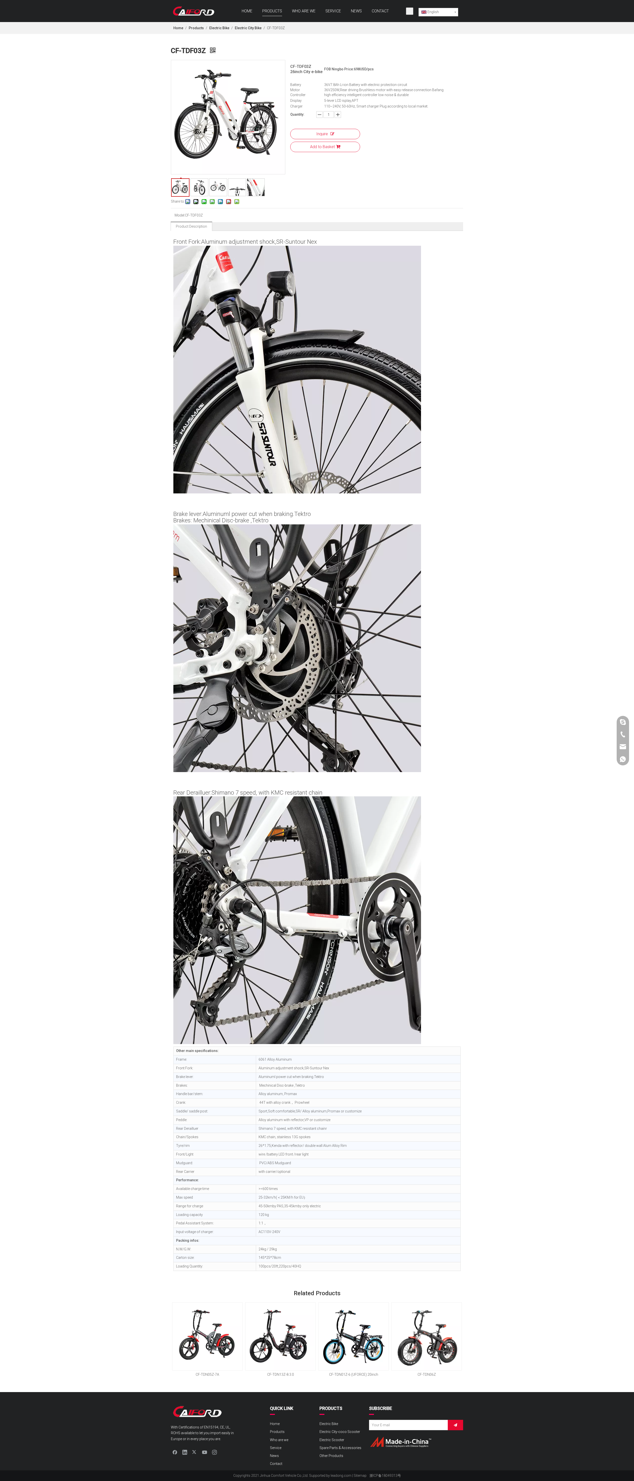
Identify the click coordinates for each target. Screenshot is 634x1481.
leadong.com (341, 1476)
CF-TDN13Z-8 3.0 (280, 1374)
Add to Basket (322, 146)
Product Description (191, 226)
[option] (207, 1340)
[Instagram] (214, 1452)
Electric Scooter (331, 1440)
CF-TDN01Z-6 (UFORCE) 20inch (353, 1374)
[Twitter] (195, 1452)
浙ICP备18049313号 (385, 1476)
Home (275, 1424)
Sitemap (360, 1476)
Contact (276, 1464)
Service (275, 1448)
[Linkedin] (185, 1452)
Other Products (331, 1456)
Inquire (322, 134)
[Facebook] (175, 1452)
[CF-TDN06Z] (427, 1336)
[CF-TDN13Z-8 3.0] (280, 1336)
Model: (180, 215)
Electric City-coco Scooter (339, 1432)
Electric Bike (328, 1424)
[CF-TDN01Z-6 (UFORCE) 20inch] (353, 1336)
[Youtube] (205, 1452)
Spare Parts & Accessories (340, 1448)
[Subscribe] (455, 1425)
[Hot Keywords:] (409, 11)
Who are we (279, 1440)
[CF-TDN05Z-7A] (207, 1336)
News (274, 1456)
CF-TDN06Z (427, 1374)
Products (277, 1432)
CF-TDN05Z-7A (207, 1374)
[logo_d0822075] (401, 1442)
